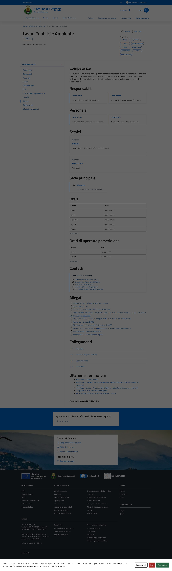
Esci (151, 565)
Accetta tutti (162, 565)
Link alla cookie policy (59, 566)
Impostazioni (141, 565)
